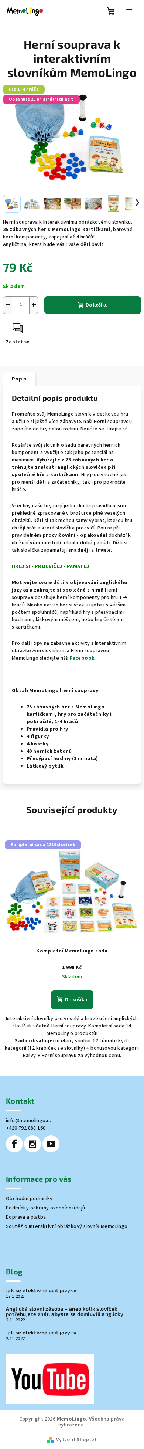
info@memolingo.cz (29, 1120)
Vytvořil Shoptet (76, 1439)
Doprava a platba (26, 1217)
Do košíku (97, 305)
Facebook (82, 658)
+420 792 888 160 (25, 1128)
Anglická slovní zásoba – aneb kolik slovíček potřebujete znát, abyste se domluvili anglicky (64, 1311)
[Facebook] (14, 1143)
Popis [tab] (19, 379)
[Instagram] (32, 1143)
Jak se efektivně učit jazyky (41, 1290)
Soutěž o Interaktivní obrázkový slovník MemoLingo (67, 1226)
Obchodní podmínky (29, 1198)
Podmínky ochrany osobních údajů (45, 1208)
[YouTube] (50, 1143)
